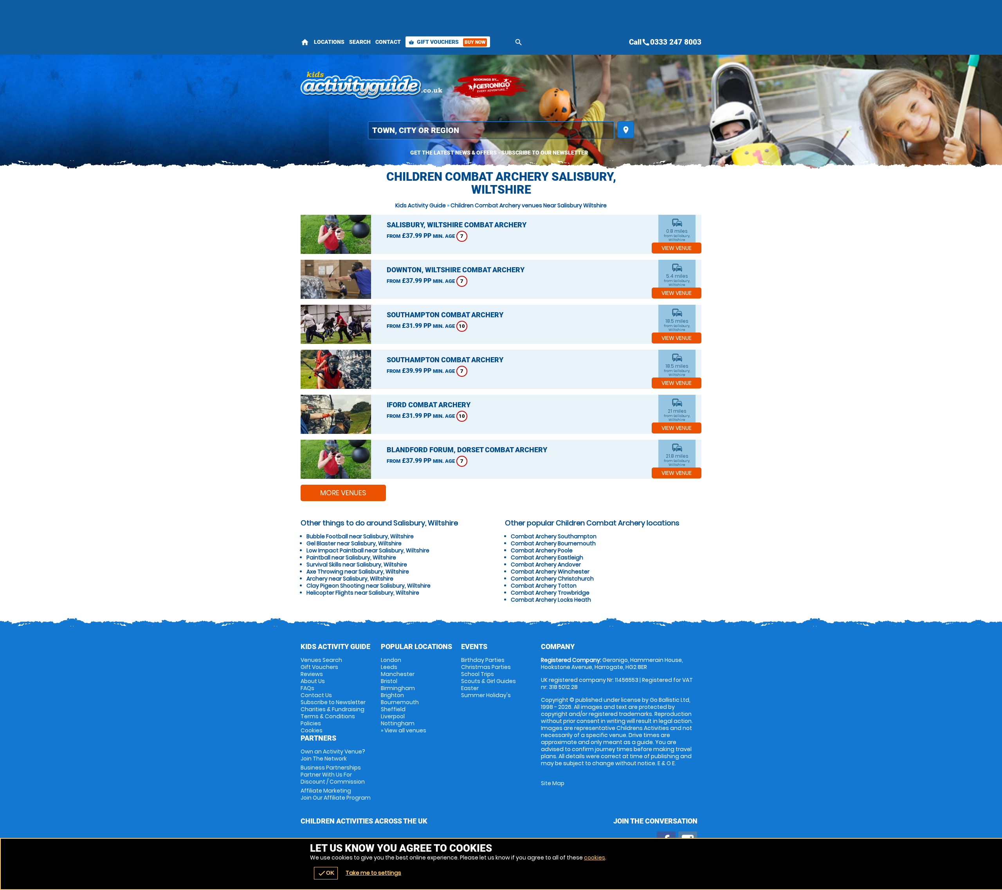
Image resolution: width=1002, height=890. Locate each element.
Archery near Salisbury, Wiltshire (349, 579)
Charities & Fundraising (332, 709)
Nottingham (397, 723)
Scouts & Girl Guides (488, 681)
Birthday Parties (483, 660)
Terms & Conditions (328, 716)
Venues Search (321, 660)
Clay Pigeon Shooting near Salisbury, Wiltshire (368, 586)
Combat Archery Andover (546, 564)
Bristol (389, 681)
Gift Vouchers (447, 42)
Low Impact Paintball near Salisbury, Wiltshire (367, 550)
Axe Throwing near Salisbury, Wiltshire (357, 571)
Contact (388, 42)
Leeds (389, 667)
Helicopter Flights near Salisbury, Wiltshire (362, 593)
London (391, 660)
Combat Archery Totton (544, 586)
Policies (311, 723)
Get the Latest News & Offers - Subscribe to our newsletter (499, 152)
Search (360, 42)
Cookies (312, 730)
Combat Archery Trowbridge (550, 593)
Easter (470, 688)
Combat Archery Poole (542, 550)
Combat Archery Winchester (550, 571)
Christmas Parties (486, 667)
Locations (329, 42)
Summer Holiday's (486, 695)
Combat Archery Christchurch (552, 579)
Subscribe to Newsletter (333, 702)
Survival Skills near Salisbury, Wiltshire (356, 564)
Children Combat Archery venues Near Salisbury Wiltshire (529, 205)
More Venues (343, 493)
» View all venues (403, 730)
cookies (594, 857)
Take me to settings (373, 873)
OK (325, 873)
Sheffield (393, 709)
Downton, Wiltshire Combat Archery (455, 270)
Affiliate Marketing (336, 794)
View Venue (676, 248)
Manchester (397, 674)
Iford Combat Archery (428, 405)
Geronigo (490, 86)
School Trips (477, 674)
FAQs (307, 688)
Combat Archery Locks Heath (551, 600)
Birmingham (398, 688)
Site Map (552, 783)
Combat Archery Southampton (554, 536)
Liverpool (393, 716)
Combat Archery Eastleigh (547, 557)
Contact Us (316, 695)
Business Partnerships (333, 775)
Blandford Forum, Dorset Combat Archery (467, 450)
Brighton (392, 695)
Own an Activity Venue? (333, 755)
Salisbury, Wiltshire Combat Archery (456, 225)
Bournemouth (400, 702)
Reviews (312, 674)
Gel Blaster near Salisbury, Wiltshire (354, 543)
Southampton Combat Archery (445, 315)
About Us (313, 681)
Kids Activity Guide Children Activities (372, 86)
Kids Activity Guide (420, 205)
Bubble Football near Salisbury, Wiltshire (360, 536)
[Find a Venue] (491, 130)
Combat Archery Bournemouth (553, 543)
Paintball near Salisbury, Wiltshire (351, 557)
